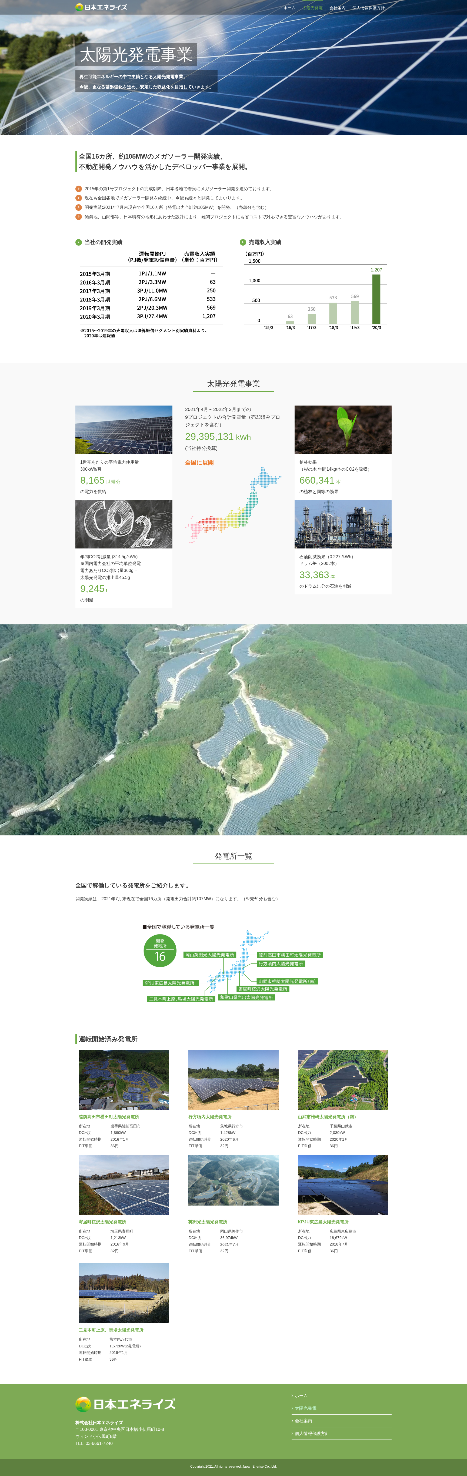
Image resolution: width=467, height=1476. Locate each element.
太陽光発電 (305, 1408)
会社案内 (303, 1420)
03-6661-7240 (99, 1443)
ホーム (301, 1395)
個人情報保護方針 (312, 1433)
